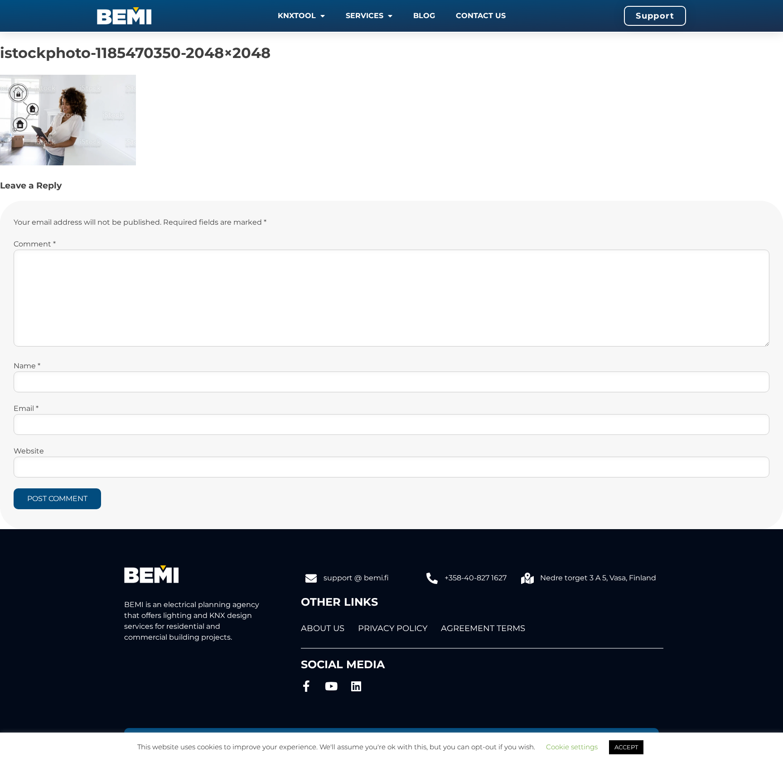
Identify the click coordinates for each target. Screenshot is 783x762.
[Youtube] (331, 686)
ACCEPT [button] (626, 747)
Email (26, 408)
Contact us (481, 15)
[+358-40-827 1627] (432, 578)
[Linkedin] (356, 686)
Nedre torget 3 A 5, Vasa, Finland (598, 578)
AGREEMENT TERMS (483, 628)
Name (27, 366)
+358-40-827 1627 (476, 578)
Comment (35, 244)
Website (29, 451)
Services (364, 15)
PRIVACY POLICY (392, 628)
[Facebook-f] (306, 686)
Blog (424, 15)
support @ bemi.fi (356, 578)
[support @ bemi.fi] (311, 578)
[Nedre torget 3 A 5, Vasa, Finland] (527, 578)
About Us (322, 628)
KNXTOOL (297, 15)
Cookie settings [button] (572, 747)
